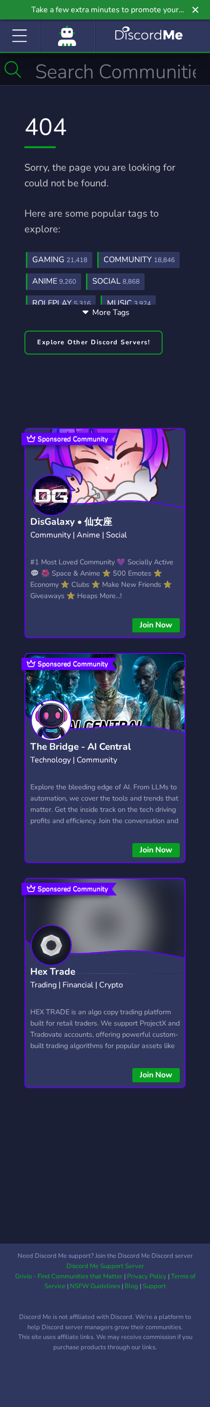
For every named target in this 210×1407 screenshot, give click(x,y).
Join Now (156, 625)
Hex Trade (52, 971)
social (116, 281)
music (129, 303)
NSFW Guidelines (95, 1286)
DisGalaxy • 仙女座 (71, 521)
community (139, 259)
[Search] (13, 69)
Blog (131, 1286)
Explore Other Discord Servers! (93, 342)
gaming (59, 259)
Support (154, 1286)
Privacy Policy (147, 1276)
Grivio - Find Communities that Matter (69, 1276)
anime (54, 281)
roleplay (61, 303)
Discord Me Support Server (105, 1266)
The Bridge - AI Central (80, 746)
